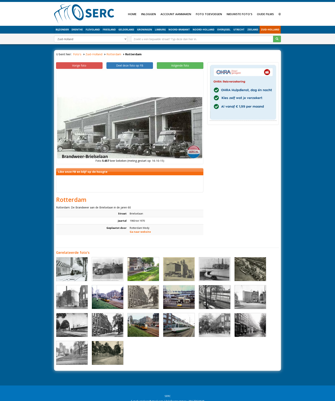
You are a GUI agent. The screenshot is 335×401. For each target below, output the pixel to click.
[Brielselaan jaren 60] (179, 297)
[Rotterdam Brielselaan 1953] (107, 269)
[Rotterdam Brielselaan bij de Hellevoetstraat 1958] (250, 297)
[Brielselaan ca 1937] (250, 325)
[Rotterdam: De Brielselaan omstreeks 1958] (72, 325)
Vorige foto (79, 65)
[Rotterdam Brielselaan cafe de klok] (215, 325)
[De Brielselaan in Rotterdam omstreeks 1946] (215, 269)
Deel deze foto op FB (129, 65)
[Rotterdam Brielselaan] (72, 353)
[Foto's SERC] (84, 13)
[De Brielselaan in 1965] (215, 297)
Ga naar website (140, 231)
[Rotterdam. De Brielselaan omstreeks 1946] (107, 325)
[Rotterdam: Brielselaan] (143, 269)
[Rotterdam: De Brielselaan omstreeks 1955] (143, 297)
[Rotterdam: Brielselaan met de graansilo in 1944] (179, 269)
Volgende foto (180, 65)
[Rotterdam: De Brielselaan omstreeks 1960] (72, 269)
